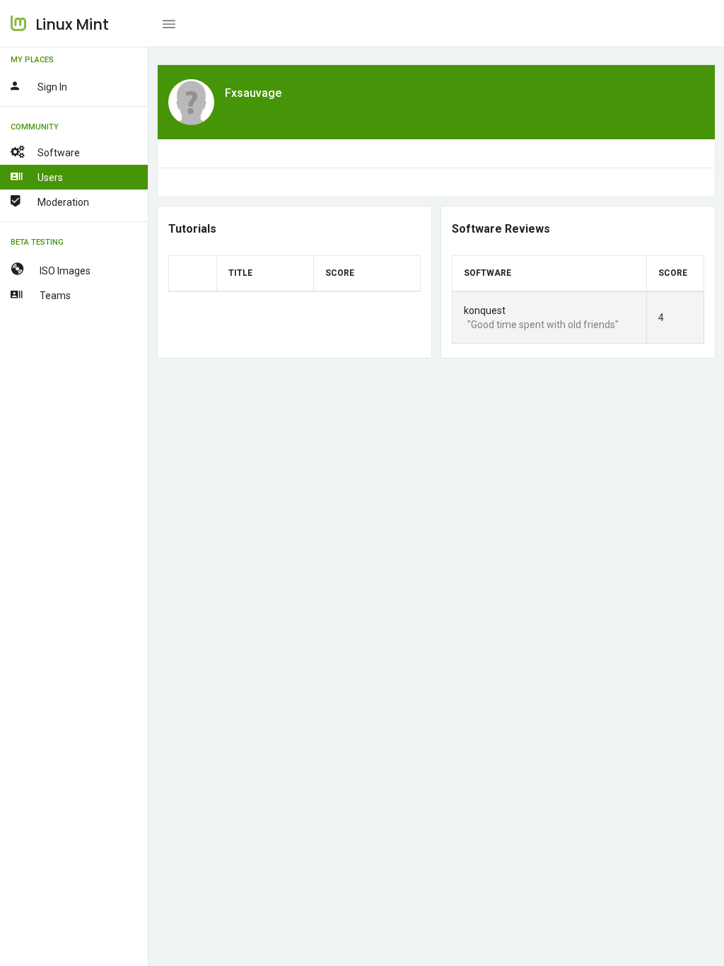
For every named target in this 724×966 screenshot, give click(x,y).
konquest (485, 310)
